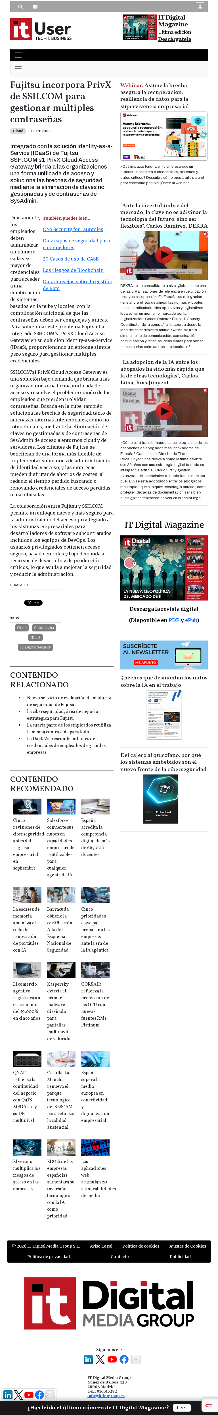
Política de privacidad (48, 1256)
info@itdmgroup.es (106, 1395)
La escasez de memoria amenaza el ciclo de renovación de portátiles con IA (26, 930)
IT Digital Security (35, 647)
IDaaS (35, 637)
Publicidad (180, 1256)
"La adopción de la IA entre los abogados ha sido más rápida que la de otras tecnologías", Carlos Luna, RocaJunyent (162, 372)
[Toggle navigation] (18, 55)
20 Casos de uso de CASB (71, 259)
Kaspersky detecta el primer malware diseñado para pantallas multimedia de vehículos (59, 1011)
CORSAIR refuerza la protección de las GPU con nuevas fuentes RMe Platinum (95, 1004)
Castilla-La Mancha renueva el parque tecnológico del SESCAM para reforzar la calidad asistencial (61, 1100)
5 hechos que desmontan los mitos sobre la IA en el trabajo (163, 681)
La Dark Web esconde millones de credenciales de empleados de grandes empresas (66, 746)
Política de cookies (140, 1246)
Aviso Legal (101, 1246)
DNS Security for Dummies (73, 229)
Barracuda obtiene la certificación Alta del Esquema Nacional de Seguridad (59, 930)
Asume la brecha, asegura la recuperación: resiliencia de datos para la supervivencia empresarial (154, 96)
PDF (174, 620)
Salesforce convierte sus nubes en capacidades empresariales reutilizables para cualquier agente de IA (61, 848)
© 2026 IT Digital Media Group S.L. (46, 1246)
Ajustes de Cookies (187, 1246)
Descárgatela (174, 39)
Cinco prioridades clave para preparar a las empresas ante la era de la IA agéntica (95, 930)
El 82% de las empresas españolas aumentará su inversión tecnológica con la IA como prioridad (61, 1189)
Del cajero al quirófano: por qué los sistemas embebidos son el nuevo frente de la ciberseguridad (163, 762)
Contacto (120, 1256)
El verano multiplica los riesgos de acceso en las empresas (26, 1175)
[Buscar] (20, 7)
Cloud (22, 627)
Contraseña (44, 627)
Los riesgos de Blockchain (73, 270)
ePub (191, 620)
